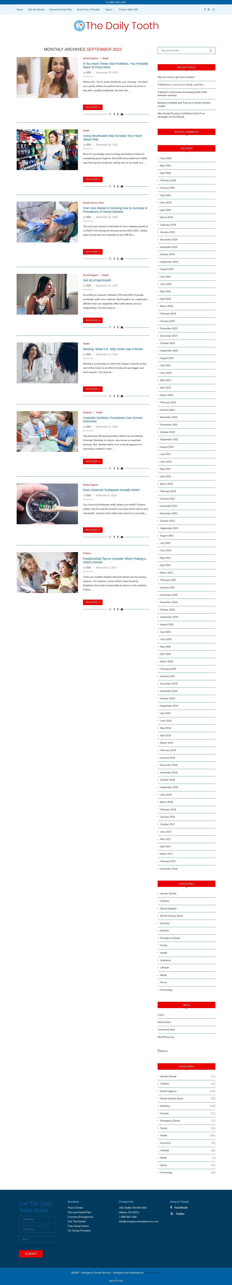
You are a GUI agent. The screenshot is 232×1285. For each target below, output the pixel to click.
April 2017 (165, 846)
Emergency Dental (170, 938)
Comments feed (166, 1029)
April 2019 (165, 735)
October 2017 (167, 824)
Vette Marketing (152, 1272)
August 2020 (167, 624)
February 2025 (168, 224)
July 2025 (165, 195)
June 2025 (166, 202)
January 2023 (167, 409)
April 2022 (165, 476)
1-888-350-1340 (128, 1216)
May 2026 (165, 165)
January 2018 (167, 816)
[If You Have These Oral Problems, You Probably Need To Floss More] (47, 77)
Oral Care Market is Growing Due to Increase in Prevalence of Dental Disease (115, 209)
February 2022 (168, 491)
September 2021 (169, 528)
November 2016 (168, 868)
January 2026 (167, 187)
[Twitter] (208, 9)
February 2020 (168, 669)
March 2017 (166, 853)
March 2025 (166, 217)
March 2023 (166, 395)
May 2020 (165, 646)
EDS (88, 72)
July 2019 (165, 713)
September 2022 (169, 439)
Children (164, 901)
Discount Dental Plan (60, 9)
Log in (161, 1014)
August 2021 (167, 535)
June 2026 (166, 158)
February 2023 (168, 402)
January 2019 (167, 757)
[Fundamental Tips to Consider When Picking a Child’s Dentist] (47, 572)
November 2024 (168, 247)
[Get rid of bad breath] (47, 294)
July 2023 (165, 365)
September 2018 (169, 787)
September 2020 (169, 617)
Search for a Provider (88, 9)
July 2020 (165, 632)
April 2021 (165, 565)
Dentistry (165, 923)
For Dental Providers (79, 1230)
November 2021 (168, 513)
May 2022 (165, 469)
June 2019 (166, 720)
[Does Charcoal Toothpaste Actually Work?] (47, 504)
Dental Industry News (171, 915)
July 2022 (165, 454)
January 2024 (167, 321)
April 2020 (165, 654)
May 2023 (165, 380)
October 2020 (167, 609)
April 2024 (165, 298)
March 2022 (166, 483)
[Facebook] (205, 9)
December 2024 (168, 239)
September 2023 (169, 350)
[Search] (213, 9)
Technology (166, 989)
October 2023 (167, 343)
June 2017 (166, 831)
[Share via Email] (122, 114)
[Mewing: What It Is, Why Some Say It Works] (47, 362)
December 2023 (168, 328)
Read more (92, 107)
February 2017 (168, 861)
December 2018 (168, 765)
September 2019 (169, 705)
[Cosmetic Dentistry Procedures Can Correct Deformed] (47, 431)
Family (163, 945)
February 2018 (168, 809)
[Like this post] (110, 114)
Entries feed (164, 1022)
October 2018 (167, 779)
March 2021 (166, 572)
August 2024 (167, 269)
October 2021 (167, 521)
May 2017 (165, 839)
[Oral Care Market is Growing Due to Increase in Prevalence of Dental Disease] (47, 222)
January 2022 (167, 498)
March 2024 (166, 306)
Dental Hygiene (168, 908)
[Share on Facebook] (114, 114)
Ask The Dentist (77, 1221)
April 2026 (165, 173)
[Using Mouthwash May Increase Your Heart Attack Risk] (47, 149)
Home (20, 9)
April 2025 (165, 210)
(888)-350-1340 (117, 2)
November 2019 (168, 691)
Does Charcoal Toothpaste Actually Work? (111, 490)
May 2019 (165, 728)
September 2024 (169, 261)
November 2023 (168, 335)
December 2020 (168, 595)
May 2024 (165, 291)
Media (163, 975)
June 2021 (166, 550)
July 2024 (165, 276)
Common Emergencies (81, 1216)
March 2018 (166, 802)
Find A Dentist (75, 1207)
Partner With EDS (128, 9)
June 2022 (166, 461)
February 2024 (168, 313)
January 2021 (167, 587)
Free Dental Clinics (78, 1226)
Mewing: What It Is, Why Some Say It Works (113, 349)
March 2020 (166, 661)
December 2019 (168, 683)
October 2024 (167, 254)
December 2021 (168, 506)
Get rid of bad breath (97, 280)
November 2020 (168, 602)
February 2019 (168, 750)
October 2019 (167, 698)
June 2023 (166, 372)
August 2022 (167, 446)
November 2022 (168, 424)
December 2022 (168, 417)
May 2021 (165, 558)
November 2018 (168, 772)
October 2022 (167, 432)
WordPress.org (166, 1037)
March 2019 (166, 742)
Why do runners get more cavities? (176, 77)
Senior (163, 982)
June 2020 (166, 639)
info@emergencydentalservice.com (138, 1221)
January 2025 (167, 232)
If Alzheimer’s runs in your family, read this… (181, 84)
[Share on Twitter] (118, 114)
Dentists (164, 930)
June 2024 (166, 284)
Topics (108, 9)
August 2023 (167, 358)
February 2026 (168, 180)
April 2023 (165, 387)
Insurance (165, 960)
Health (163, 952)
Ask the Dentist (36, 9)
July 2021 (165, 543)
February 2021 (168, 580)
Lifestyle (164, 967)
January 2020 (167, 676)
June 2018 (166, 794)
